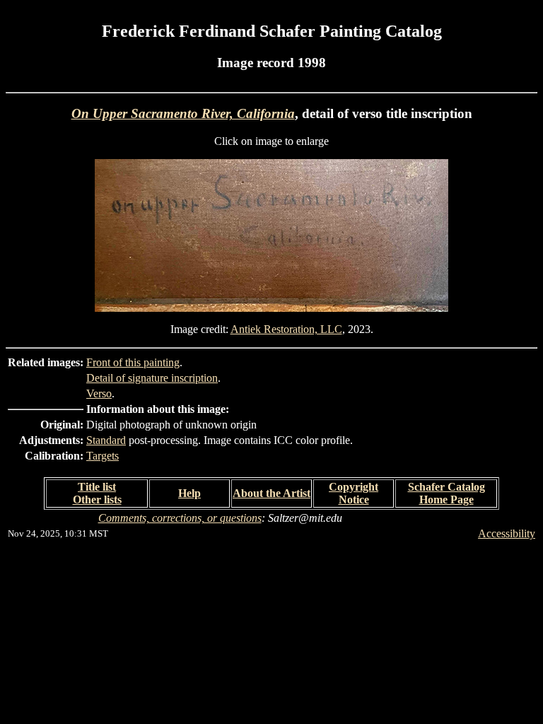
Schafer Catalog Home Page (446, 493)
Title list (97, 487)
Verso (99, 393)
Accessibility (506, 533)
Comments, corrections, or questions (180, 518)
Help (189, 493)
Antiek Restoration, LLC (286, 329)
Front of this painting (133, 362)
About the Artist (271, 493)
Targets (102, 456)
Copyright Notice (353, 493)
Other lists (97, 500)
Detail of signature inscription (152, 378)
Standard (106, 440)
